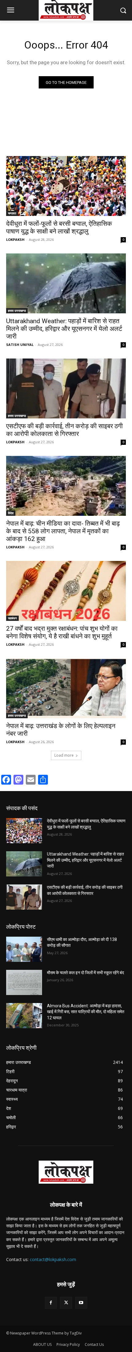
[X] (66, 1303)
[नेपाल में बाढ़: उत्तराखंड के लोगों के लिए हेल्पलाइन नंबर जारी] (66, 688)
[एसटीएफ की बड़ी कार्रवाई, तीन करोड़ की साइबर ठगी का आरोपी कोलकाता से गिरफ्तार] (66, 388)
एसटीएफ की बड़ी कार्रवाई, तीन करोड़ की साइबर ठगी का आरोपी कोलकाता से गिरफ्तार (64, 429)
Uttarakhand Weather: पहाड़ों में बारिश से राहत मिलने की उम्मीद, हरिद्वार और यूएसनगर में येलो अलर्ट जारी (64, 328)
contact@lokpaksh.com (53, 1259)
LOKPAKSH (15, 239)
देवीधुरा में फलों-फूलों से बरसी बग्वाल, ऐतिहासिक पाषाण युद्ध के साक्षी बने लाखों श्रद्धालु (59, 227)
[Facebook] (51, 1303)
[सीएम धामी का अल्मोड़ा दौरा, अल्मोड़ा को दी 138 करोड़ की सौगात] (24, 949)
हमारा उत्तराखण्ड (17, 310)
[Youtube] (81, 1303)
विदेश (11, 513)
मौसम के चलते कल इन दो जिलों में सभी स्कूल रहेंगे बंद (85, 972)
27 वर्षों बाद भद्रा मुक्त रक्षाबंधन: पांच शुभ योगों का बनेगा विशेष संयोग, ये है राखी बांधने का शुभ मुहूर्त (62, 632)
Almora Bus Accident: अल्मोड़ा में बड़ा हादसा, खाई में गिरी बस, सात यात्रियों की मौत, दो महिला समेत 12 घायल (85, 1011)
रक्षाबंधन (12, 618)
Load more (64, 755)
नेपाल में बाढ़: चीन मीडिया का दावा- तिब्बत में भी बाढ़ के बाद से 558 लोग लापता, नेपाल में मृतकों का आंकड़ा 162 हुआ (63, 531)
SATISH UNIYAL (19, 344)
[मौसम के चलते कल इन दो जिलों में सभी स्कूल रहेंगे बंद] (24, 982)
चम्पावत (12, 213)
